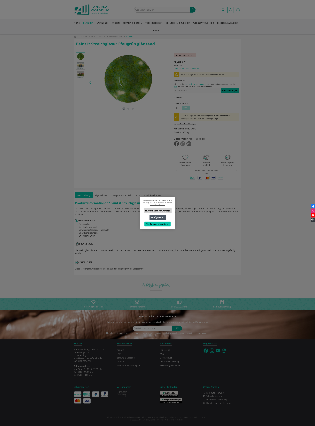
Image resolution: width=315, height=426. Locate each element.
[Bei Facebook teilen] (176, 143)
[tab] (84, 195)
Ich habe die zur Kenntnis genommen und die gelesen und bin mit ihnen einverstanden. (158, 333)
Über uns (121, 361)
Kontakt (120, 350)
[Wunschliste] (223, 10)
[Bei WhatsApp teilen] (183, 143)
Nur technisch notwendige (157, 210)
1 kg (178, 108)
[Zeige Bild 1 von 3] (124, 109)
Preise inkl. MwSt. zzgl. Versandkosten (187, 68)
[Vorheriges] (90, 82)
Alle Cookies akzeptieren (157, 224)
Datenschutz (166, 357)
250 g (187, 108)
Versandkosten (151, 417)
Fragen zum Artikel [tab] (122, 195)
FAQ (119, 353)
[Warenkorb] (238, 10)
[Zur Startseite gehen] (92, 10)
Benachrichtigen (229, 90)
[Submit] (177, 328)
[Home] (75, 36)
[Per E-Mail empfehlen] (189, 143)
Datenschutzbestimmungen (196, 84)
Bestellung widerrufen (170, 365)
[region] (122, 82)
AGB (175, 87)
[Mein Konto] (230, 10)
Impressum (165, 350)
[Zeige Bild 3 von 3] (133, 109)
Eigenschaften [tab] (101, 195)
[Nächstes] (166, 82)
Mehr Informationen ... (157, 205)
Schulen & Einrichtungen (128, 365)
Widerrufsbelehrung (169, 361)
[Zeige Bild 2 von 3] (128, 109)
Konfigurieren (157, 217)
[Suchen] (193, 10)
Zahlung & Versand (126, 357)
